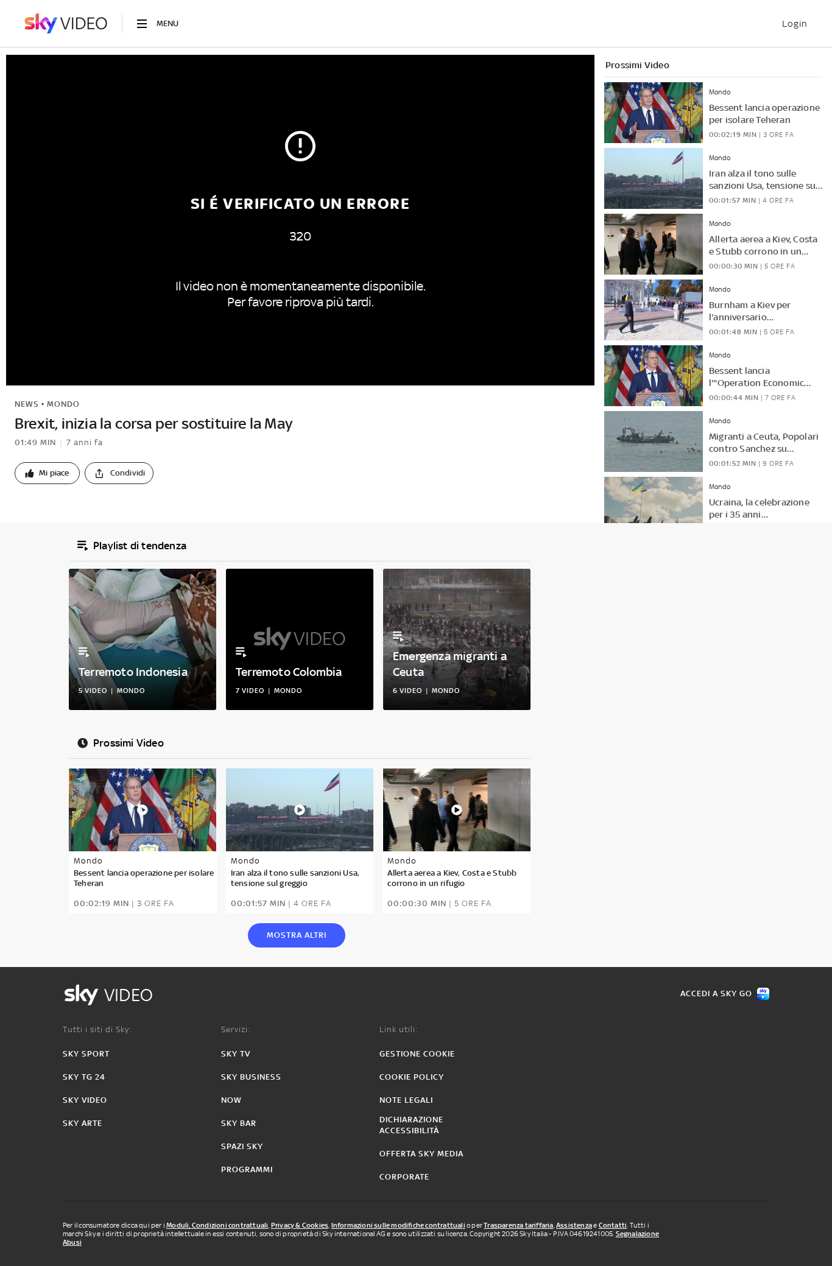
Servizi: (235, 1029)
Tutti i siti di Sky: (97, 1029)
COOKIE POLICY (411, 1076)
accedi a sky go (716, 993)
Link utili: (398, 1029)
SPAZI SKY (242, 1146)
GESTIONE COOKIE (417, 1053)
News (27, 404)
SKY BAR (238, 1123)
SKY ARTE (82, 1123)
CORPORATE (404, 1176)
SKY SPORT (86, 1053)
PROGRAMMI (247, 1169)
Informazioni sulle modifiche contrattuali (398, 1225)
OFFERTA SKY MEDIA (421, 1153)
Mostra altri (296, 935)
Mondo (63, 404)
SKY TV (235, 1053)
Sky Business (251, 1076)
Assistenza (574, 1225)
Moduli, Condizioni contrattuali (217, 1225)
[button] (47, 473)
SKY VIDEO (85, 1100)
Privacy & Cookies (299, 1225)
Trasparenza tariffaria (518, 1225)
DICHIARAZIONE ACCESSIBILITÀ (411, 1125)
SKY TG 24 (84, 1076)
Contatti (613, 1225)
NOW (231, 1100)
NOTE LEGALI (406, 1100)
